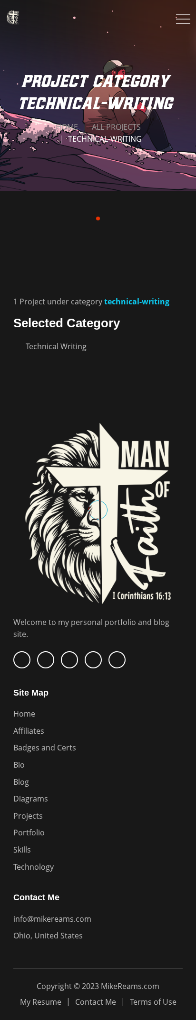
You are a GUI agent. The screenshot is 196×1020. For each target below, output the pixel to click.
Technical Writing (56, 346)
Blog (21, 782)
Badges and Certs (44, 747)
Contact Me (95, 1002)
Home (67, 127)
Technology (33, 867)
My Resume (40, 1002)
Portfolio (29, 832)
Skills (22, 849)
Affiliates (28, 731)
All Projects (116, 127)
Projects (28, 816)
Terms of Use (153, 1002)
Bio (19, 765)
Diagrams (30, 798)
